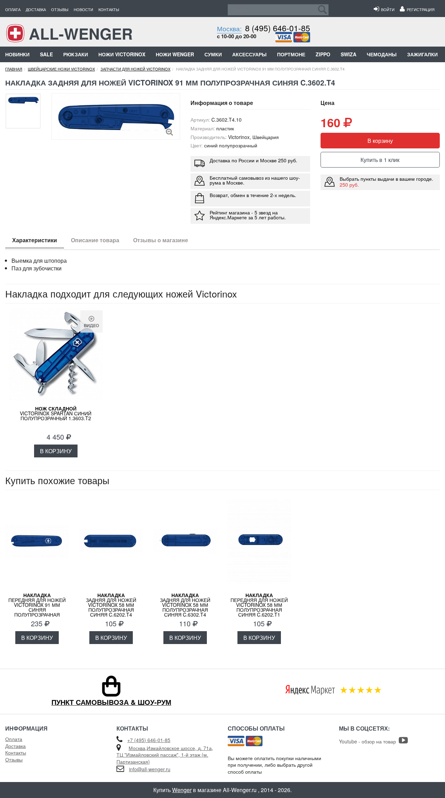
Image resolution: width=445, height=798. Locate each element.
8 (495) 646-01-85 (277, 28)
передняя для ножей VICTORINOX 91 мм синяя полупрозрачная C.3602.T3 (37, 607)
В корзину (380, 141)
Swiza (348, 54)
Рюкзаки (75, 54)
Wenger (182, 790)
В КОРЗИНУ (56, 451)
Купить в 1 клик (380, 160)
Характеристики (34, 240)
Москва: (229, 28)
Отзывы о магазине (160, 240)
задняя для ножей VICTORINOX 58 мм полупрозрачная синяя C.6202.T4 (111, 605)
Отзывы (59, 9)
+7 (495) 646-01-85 (148, 739)
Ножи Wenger (175, 54)
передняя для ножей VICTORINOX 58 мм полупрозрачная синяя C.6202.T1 (259, 605)
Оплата (13, 9)
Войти (387, 9)
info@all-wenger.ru (149, 769)
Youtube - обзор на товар (369, 741)
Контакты (108, 9)
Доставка (36, 9)
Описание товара (95, 240)
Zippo (323, 54)
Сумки (213, 54)
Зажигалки (422, 54)
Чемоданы (382, 54)
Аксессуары (249, 54)
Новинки (17, 54)
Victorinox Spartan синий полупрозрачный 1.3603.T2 (55, 413)
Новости (83, 9)
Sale (46, 54)
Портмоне (291, 54)
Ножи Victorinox (121, 54)
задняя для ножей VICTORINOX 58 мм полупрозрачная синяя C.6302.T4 (185, 605)
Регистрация (420, 9)
